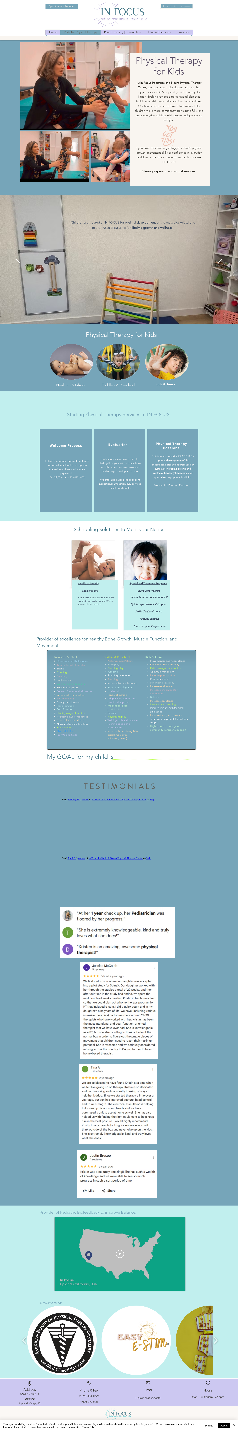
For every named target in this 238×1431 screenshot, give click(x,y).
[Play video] (120, 1254)
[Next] (220, 259)
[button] (62, 1340)
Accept (224, 1425)
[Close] (234, 1425)
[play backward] (24, 1340)
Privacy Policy (88, 1427)
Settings (209, 1425)
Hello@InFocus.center (148, 1397)
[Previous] (18, 259)
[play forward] (215, 1340)
